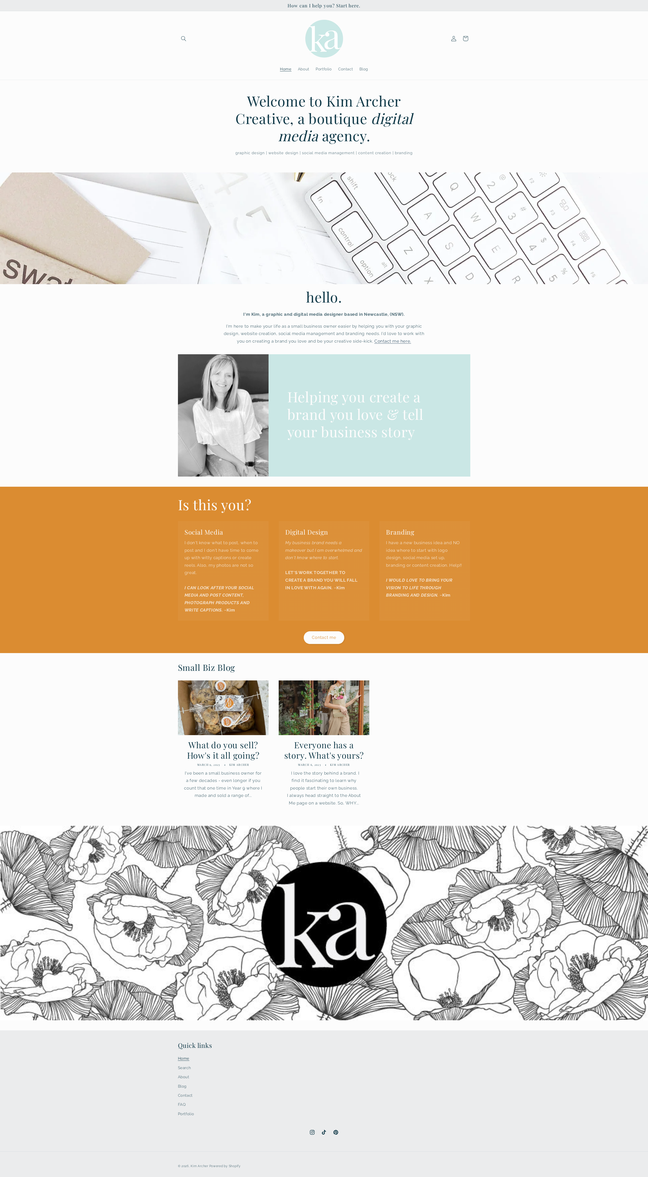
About (183, 1077)
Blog (182, 1086)
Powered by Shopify (225, 1166)
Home (184, 1058)
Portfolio (186, 1114)
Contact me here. (392, 341)
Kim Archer (199, 1166)
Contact (185, 1095)
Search (184, 1068)
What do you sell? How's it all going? (223, 750)
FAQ (182, 1104)
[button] (184, 38)
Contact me (324, 637)
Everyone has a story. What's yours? (324, 750)
